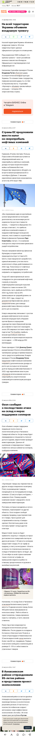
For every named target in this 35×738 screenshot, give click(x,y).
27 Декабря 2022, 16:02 (9, 20)
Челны (4, 5)
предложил (6, 361)
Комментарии (17, 122)
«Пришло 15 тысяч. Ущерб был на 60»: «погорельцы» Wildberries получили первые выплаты (17, 593)
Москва (14, 5)
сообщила (6, 450)
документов (6, 301)
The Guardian (15, 332)
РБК (20, 181)
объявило (15, 86)
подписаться (17, 111)
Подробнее (16, 724)
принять (27, 727)
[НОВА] (17, 12)
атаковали (6, 604)
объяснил (18, 73)
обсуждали (6, 374)
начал (21, 638)
